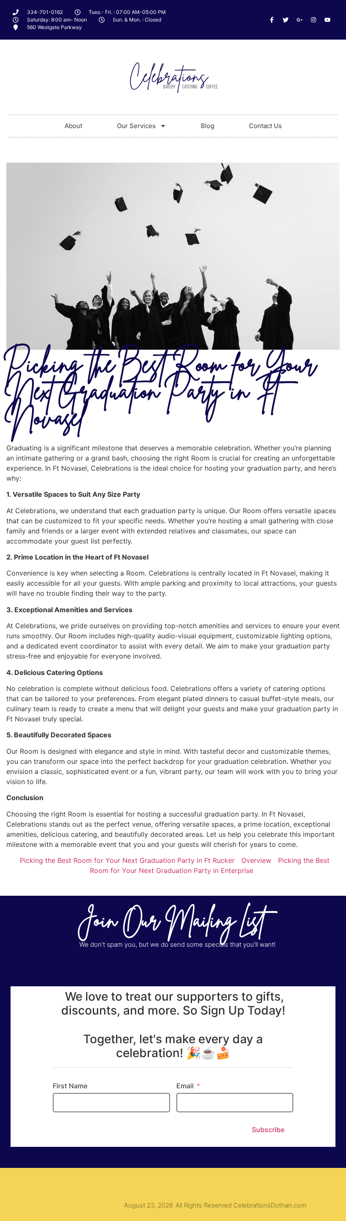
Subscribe (268, 1129)
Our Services (136, 126)
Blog (207, 126)
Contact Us (265, 126)
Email (185, 1086)
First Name (70, 1086)
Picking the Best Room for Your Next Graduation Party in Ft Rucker (127, 860)
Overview (256, 860)
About (73, 126)
